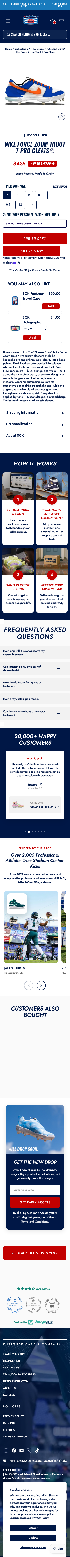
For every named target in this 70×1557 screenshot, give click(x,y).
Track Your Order (16, 1354)
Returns (8, 1423)
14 (31, 205)
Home (8, 49)
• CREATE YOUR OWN (60, 5)
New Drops (37, 49)
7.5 (18, 195)
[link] (15, 300)
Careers (9, 1395)
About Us (9, 1388)
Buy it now (31, 250)
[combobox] (35, 34)
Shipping (9, 1430)
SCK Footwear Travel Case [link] (33, 296)
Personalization (35, 424)
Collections (21, 49)
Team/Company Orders (19, 1374)
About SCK (35, 435)
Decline (33, 1538)
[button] (52, 21)
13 (20, 205)
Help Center (11, 1361)
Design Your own (15, 1381)
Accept (33, 1528)
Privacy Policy (40, 1518)
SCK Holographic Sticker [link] (32, 320)
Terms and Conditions (34, 1221)
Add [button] (50, 306)
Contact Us (11, 1367)
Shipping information (35, 412)
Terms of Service (15, 1436)
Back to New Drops (38, 1253)
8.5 (40, 195)
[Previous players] (28, 985)
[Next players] (41, 985)
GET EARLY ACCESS (35, 1202)
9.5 (8, 205)
